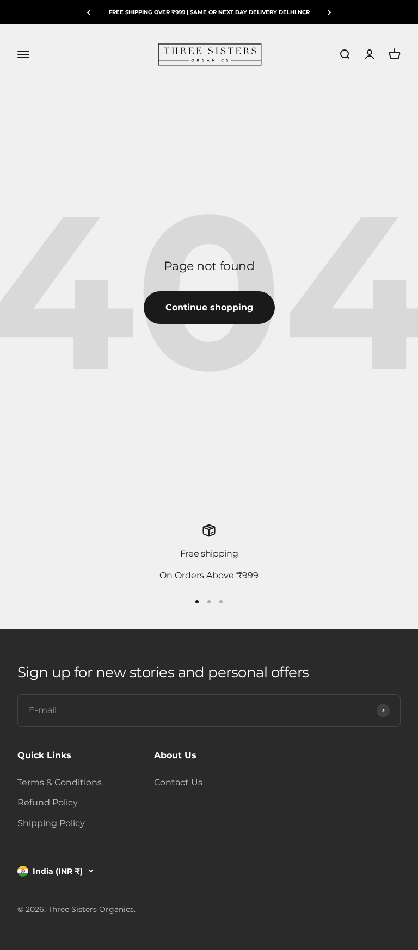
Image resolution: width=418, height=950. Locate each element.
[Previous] (88, 12)
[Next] (329, 12)
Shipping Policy (51, 823)
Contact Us (178, 782)
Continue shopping (209, 307)
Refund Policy (47, 802)
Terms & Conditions (59, 782)
